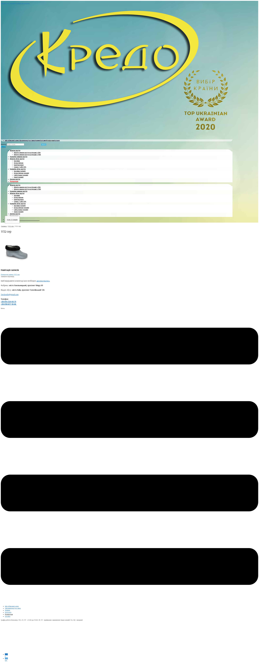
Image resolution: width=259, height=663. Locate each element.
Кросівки (17, 161)
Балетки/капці (19, 165)
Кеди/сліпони (18, 163)
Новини (37, 140)
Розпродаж (50, 140)
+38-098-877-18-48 (8, 304)
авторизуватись (43, 280)
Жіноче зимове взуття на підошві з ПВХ (27, 155)
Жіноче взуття (15, 150)
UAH (6, 659)
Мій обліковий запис (12, 140)
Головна (4, 226)
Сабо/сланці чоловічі (21, 175)
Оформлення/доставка (27, 140)
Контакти (43, 140)
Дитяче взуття (15, 179)
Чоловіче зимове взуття (18, 157)
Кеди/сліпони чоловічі (21, 173)
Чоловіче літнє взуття (17, 169)
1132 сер (11, 226)
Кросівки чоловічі (19, 171)
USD (6, 655)
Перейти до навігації (8, 3)
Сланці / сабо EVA (20, 167)
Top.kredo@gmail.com (10, 294)
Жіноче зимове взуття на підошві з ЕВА (27, 153)
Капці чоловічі (18, 177)
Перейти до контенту (22, 3)
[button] (129, 455)
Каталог (57, 140)
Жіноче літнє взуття (17, 159)
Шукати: (3, 144)
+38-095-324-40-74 (8, 301)
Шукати (43, 144)
